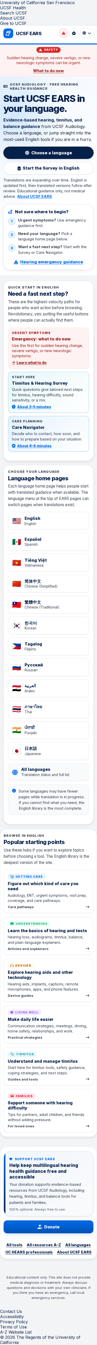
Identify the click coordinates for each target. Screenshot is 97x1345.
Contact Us (11, 1311)
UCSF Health (13, 7)
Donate (51, 1226)
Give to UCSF (13, 23)
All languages (78, 1245)
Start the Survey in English (51, 168)
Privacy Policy (14, 1321)
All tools (14, 1245)
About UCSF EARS (34, 196)
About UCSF (12, 18)
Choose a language (51, 152)
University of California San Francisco (37, 2)
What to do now (48, 71)
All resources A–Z (44, 1245)
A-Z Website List (16, 1332)
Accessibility (12, 1316)
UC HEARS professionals (29, 1252)
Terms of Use (13, 1326)
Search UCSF (13, 13)
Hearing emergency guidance (51, 261)
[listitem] (48, 521)
